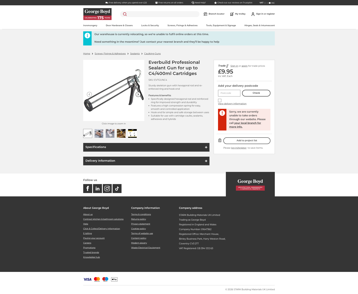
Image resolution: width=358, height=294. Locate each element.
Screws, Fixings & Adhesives (183, 26)
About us (88, 214)
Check (256, 93)
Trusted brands (91, 252)
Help (85, 224)
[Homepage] (250, 184)
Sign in (234, 66)
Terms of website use (142, 233)
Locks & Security (150, 26)
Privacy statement (140, 224)
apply (245, 66)
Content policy (138, 238)
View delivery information (232, 103)
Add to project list (247, 141)
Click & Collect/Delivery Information (101, 228)
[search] (159, 14)
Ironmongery (90, 26)
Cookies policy (138, 228)
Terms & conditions (141, 214)
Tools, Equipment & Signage (221, 26)
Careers (87, 243)
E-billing (87, 233)
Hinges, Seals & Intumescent (259, 26)
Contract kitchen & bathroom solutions (103, 219)
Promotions (89, 247)
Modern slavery (139, 243)
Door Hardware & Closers (119, 26)
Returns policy (138, 219)
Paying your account (94, 238)
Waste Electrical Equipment (145, 247)
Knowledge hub (91, 257)
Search (124, 14)
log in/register (239, 148)
